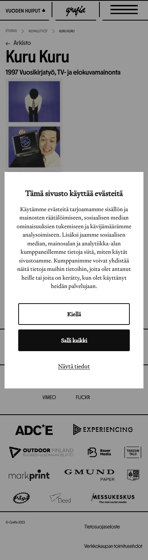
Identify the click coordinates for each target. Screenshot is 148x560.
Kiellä (74, 314)
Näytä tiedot (74, 366)
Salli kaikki (74, 340)
